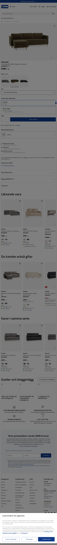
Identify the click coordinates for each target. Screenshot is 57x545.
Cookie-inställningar (11, 539)
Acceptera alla (46, 539)
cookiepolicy (24, 533)
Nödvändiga (29, 539)
